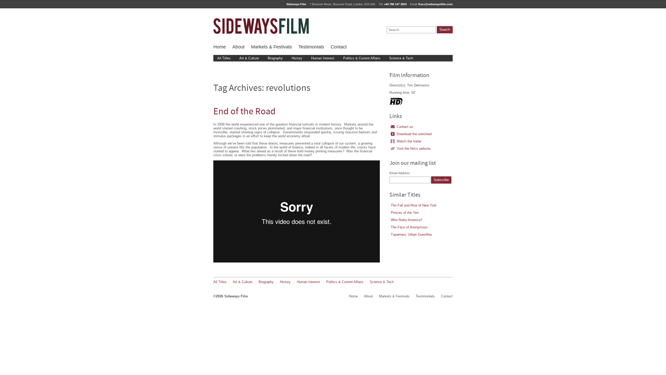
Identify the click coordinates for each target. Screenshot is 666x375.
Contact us (405, 127)
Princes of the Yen (405, 213)
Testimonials (311, 46)
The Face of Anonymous (409, 227)
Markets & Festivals (271, 46)
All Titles (223, 58)
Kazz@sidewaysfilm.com (435, 4)
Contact (339, 46)
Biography (275, 58)
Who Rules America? (406, 220)
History (297, 58)
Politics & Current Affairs (361, 58)
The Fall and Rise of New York (414, 205)
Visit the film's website (414, 149)
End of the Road (244, 112)
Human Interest (322, 58)
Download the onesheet (414, 134)
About (238, 46)
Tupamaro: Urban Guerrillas (411, 234)
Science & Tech (401, 58)
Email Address (399, 173)
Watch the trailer (409, 141)
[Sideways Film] (261, 26)
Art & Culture (249, 58)
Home (219, 46)
